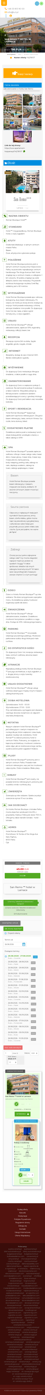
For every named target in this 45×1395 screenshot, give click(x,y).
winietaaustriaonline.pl (22, 1340)
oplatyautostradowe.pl (15, 1293)
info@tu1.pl (12, 12)
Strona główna (11, 54)
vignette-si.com (17, 1320)
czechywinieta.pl (30, 1261)
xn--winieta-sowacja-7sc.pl (22, 1379)
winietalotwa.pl (14, 1349)
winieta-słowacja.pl (29, 1332)
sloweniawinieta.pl (31, 1305)
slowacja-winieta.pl (32, 1303)
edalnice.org (35, 1269)
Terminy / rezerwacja (25, 74)
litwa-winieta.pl (30, 1278)
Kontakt (22, 1229)
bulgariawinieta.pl (31, 1254)
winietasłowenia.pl (31, 1359)
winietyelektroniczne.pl (31, 1364)
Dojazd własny (14, 933)
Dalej (22, 875)
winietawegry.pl (10, 1362)
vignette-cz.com (15, 1315)
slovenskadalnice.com (30, 1300)
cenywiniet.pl (13, 1259)
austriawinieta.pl (30, 1249)
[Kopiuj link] (24, 151)
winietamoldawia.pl (29, 1349)
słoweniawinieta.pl (16, 1310)
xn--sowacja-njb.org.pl (30, 1371)
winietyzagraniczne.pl (15, 1369)
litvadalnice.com (15, 1278)
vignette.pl (30, 1320)
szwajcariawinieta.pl (32, 1308)
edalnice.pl (12, 1271)
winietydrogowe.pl (12, 1364)
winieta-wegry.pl (14, 1335)
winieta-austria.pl (14, 1330)
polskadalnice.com (13, 1295)
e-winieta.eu (23, 1269)
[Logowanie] (10, 16)
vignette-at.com (14, 1313)
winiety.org (36, 1362)
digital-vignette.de (31, 1266)
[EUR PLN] (34, 1053)
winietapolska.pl (31, 1352)
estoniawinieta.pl (33, 1273)
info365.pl (37, 1276)
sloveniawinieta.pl (13, 1300)
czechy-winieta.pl (15, 1261)
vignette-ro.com (31, 1318)
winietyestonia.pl (15, 1367)
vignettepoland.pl (18, 1322)
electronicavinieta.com (28, 1271)
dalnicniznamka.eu (14, 1266)
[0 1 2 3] (12, 1062)
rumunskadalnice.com (31, 1298)
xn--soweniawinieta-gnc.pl (22, 1374)
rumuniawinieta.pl (12, 1298)
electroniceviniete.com (14, 1273)
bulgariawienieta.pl (14, 1254)
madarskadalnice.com (12, 1288)
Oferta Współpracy (22, 1236)
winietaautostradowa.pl (14, 1342)
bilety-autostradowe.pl (32, 1251)
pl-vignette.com (32, 1293)
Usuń (26, 1181)
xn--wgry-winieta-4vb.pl (22, 1376)
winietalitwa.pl (30, 1347)
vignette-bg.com (30, 1313)
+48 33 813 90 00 (15, 8)
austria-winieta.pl (15, 1249)
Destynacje (22, 1216)
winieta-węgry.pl (30, 1335)
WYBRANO (21, 1114)
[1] (28, 1104)
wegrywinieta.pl (33, 1327)
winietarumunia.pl (14, 1354)
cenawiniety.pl (32, 1256)
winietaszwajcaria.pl (14, 1359)
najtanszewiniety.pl (31, 1291)
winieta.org (14, 1337)
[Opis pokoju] (32, 1137)
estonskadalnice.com (12, 1276)
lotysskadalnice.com (30, 1286)
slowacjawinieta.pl (14, 1305)
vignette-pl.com (30, 1315)
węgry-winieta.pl (12, 1371)
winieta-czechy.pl (30, 1330)
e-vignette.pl (10, 1269)
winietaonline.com (15, 1352)
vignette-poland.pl (15, 1318)
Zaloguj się (22, 1226)
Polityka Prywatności (22, 1219)
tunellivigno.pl (30, 1310)
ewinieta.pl (27, 1276)
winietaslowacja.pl (14, 1357)
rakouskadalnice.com (31, 1295)
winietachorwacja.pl (14, 1344)
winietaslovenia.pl (31, 1354)
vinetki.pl (30, 1322)
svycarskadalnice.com (13, 1308)
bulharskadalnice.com (15, 1256)
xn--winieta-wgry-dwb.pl (22, 1381)
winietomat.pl (24, 1362)
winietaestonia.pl (15, 1347)
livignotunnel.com (15, 1283)
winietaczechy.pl (31, 1344)
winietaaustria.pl (28, 1337)
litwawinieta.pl (15, 1281)
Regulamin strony (22, 1222)
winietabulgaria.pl (33, 1342)
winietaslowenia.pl (31, 1357)
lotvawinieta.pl (31, 1283)
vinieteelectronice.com (15, 1327)
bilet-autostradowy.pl (12, 1251)
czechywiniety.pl (13, 1264)
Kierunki (22, 1213)
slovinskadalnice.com (14, 1303)
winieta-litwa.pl (14, 1332)
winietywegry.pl (30, 1367)
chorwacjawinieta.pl (29, 1259)
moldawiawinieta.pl (13, 1291)
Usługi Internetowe (22, 1232)
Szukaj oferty (22, 1209)
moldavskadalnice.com (32, 1288)
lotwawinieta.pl (13, 1286)
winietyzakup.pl (32, 1369)
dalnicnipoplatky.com (30, 1264)
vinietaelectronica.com (22, 1325)
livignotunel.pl (29, 1281)
